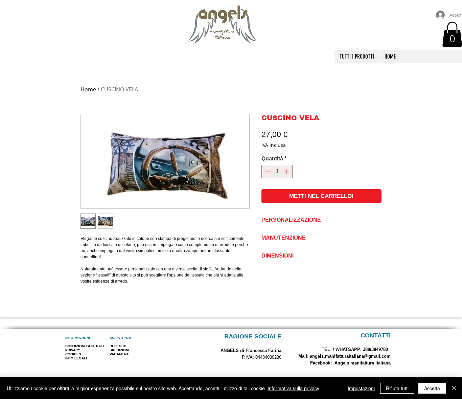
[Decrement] (267, 171)
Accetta (432, 388)
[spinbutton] (277, 171)
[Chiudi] (454, 388)
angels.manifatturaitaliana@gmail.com (350, 356)
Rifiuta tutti (397, 388)
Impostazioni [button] (361, 388)
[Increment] (287, 171)
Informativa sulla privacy (293, 388)
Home (88, 89)
